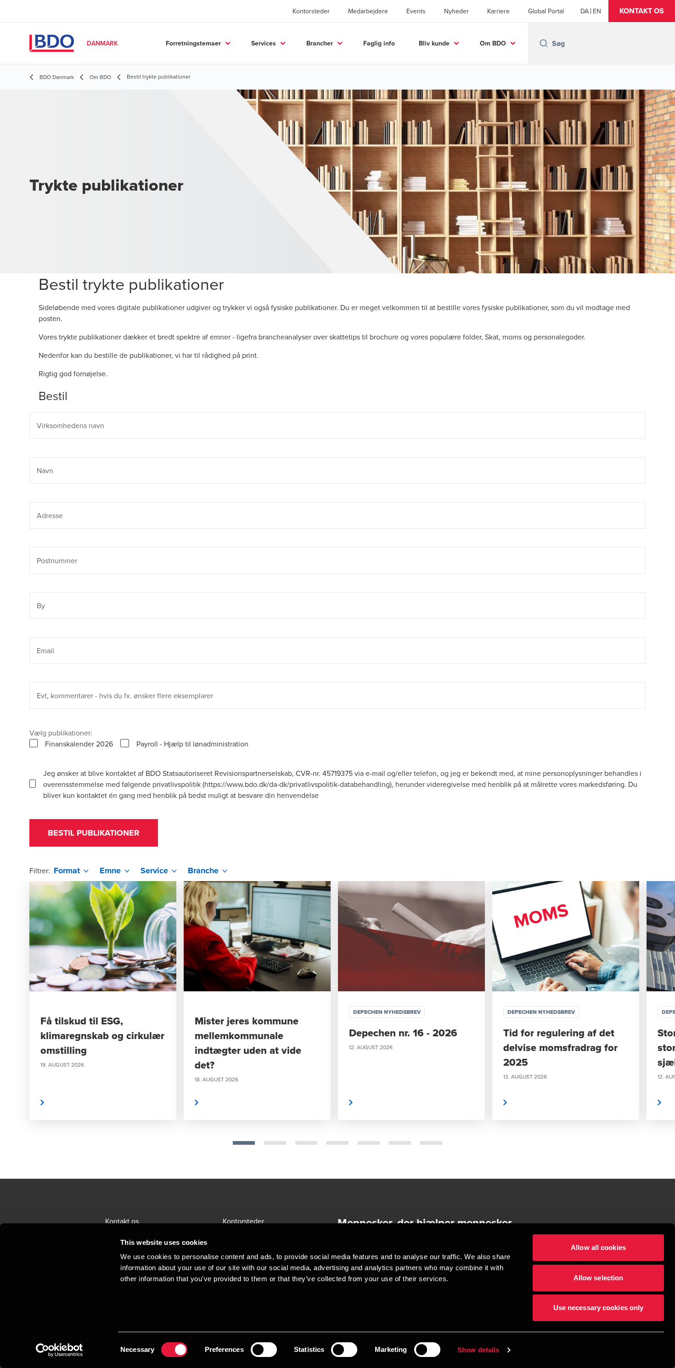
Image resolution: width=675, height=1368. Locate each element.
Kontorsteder (311, 11)
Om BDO (493, 43)
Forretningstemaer (193, 43)
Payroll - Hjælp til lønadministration (192, 744)
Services (263, 43)
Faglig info (379, 43)
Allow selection (599, 1278)
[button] (641, 11)
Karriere (498, 11)
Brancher (319, 43)
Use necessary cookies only (598, 1307)
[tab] (244, 1143)
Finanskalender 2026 (79, 744)
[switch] (264, 1349)
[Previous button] (16, 1030)
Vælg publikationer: (60, 733)
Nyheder (456, 11)
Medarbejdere (368, 11)
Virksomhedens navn (70, 425)
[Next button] (658, 1030)
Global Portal (546, 11)
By (41, 605)
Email (45, 650)
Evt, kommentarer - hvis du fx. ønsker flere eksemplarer (125, 695)
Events (416, 11)
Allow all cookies (598, 1247)
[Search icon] (543, 43)
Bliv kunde (434, 43)
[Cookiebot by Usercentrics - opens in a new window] (59, 1350)
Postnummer (57, 560)
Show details (478, 1350)
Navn (45, 470)
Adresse (50, 515)
